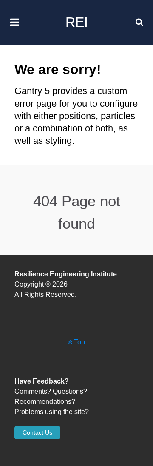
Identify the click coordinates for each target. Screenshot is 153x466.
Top (78, 342)
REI (76, 22)
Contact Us (37, 432)
